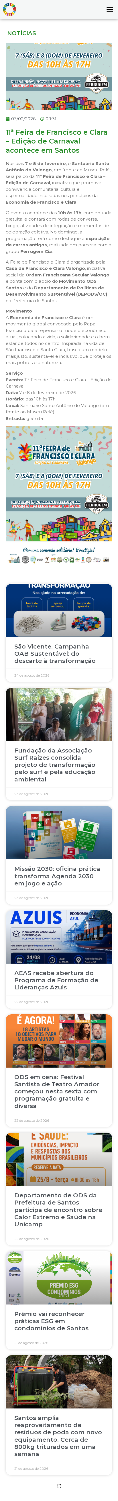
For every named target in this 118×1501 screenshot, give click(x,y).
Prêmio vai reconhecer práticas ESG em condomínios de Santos (51, 1321)
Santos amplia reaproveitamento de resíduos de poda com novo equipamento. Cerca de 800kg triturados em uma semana (58, 1435)
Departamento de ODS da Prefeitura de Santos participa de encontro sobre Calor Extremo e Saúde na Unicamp (58, 1210)
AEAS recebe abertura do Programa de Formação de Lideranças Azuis (56, 980)
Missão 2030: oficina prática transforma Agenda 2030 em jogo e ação (57, 876)
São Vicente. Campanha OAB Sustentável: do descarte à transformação (55, 653)
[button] (109, 9)
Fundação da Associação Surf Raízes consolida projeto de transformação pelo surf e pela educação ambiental (54, 765)
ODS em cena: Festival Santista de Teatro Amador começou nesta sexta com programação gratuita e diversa (56, 1091)
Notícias (21, 33)
